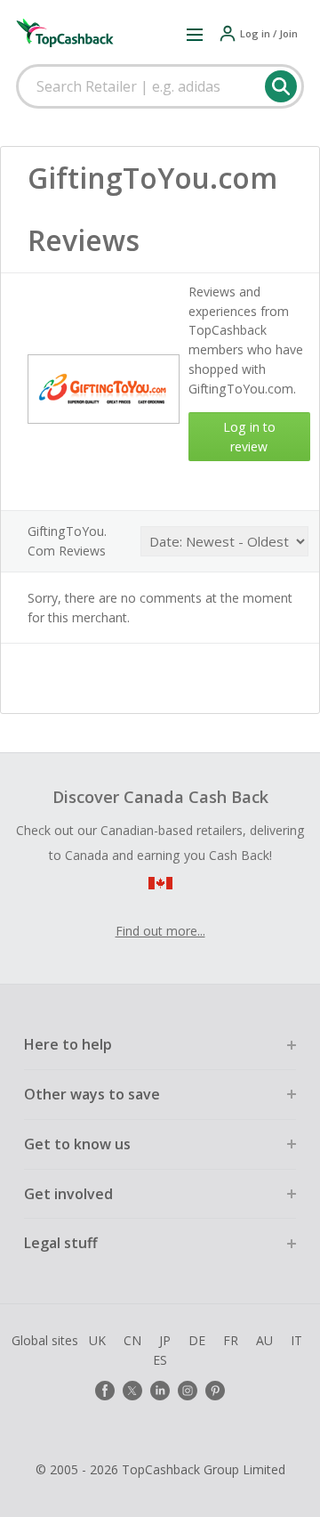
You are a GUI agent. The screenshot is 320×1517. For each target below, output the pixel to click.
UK (97, 1340)
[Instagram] (187, 1390)
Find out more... (160, 930)
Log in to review (249, 436)
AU (264, 1340)
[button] (194, 34)
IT (296, 1340)
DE (196, 1340)
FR (230, 1340)
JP (165, 1340)
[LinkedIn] (160, 1390)
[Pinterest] (215, 1390)
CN (132, 1340)
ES (160, 1359)
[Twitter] (132, 1390)
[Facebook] (105, 1390)
